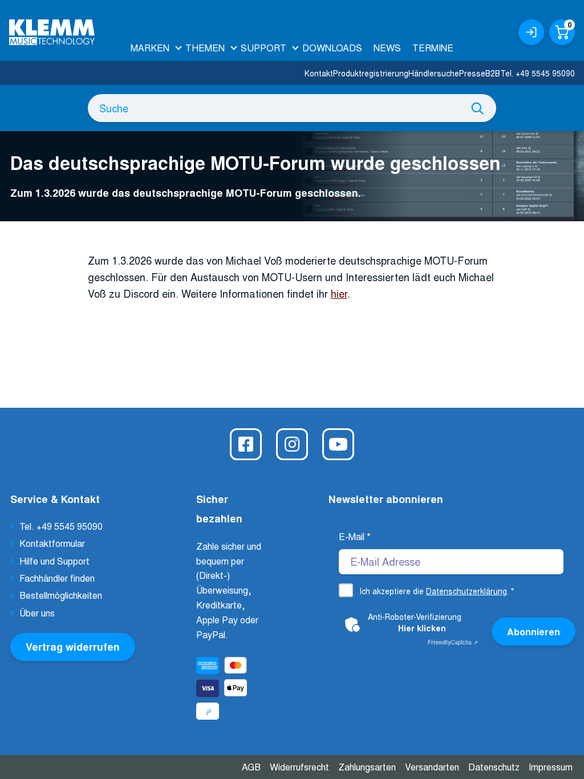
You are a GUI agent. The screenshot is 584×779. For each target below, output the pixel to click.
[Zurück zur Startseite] (52, 27)
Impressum (551, 766)
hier (339, 293)
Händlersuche (433, 73)
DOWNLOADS (332, 47)
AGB (251, 766)
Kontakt (319, 73)
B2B (492, 73)
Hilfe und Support (54, 560)
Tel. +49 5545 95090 (537, 73)
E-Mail (355, 536)
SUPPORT (263, 47)
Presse (472, 73)
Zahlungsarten (367, 766)
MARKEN (150, 47)
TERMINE (432, 47)
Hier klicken (422, 628)
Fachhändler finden (57, 578)
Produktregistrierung (370, 73)
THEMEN (205, 47)
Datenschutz (494, 766)
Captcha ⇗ (453, 642)
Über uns (37, 612)
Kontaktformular (52, 543)
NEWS (387, 47)
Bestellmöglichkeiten (60, 595)
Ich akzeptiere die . (436, 591)
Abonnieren (533, 631)
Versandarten (432, 766)
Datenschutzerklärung (466, 591)
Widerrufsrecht (299, 766)
